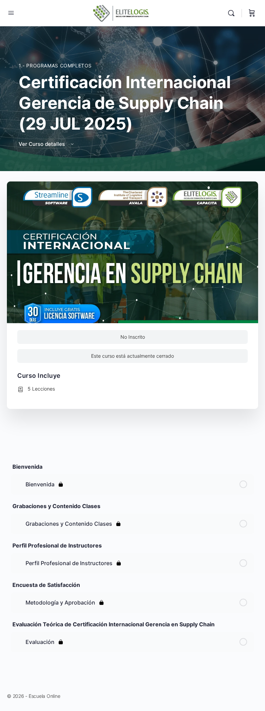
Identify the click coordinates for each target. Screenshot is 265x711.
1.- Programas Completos (55, 65)
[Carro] (251, 13)
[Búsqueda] (233, 13)
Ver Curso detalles (42, 144)
